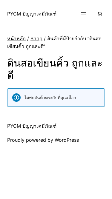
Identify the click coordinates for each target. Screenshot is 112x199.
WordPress (67, 140)
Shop (36, 38)
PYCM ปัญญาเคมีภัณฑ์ (31, 14)
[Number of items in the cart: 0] (99, 14)
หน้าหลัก (16, 38)
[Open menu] (83, 13)
